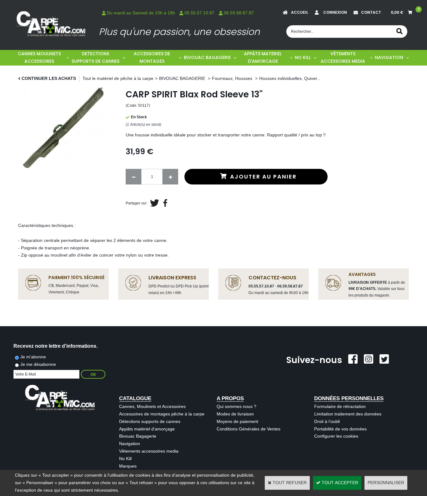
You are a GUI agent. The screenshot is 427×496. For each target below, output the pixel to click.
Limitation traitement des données (347, 413)
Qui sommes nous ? (236, 406)
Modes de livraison (235, 413)
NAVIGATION (389, 57)
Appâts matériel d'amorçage (147, 428)
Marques (128, 466)
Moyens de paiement (237, 421)
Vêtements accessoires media (148, 451)
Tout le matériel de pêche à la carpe (118, 78)
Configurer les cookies (336, 436)
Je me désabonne (38, 364)
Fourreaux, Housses (233, 78)
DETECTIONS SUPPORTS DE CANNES (95, 57)
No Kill (125, 458)
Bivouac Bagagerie (137, 436)
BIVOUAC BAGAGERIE (207, 57)
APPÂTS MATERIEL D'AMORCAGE (263, 57)
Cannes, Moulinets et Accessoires (152, 406)
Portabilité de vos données (340, 428)
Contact (371, 12)
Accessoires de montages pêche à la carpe (161, 413)
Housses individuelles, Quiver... (290, 78)
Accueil (299, 12)
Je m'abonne (33, 356)
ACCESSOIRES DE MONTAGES (152, 57)
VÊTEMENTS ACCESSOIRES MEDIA (343, 57)
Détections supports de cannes (149, 421)
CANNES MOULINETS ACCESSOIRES (39, 57)
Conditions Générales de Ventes (248, 428)
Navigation (129, 443)
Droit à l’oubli (327, 421)
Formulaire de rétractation (340, 406)
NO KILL (303, 57)
